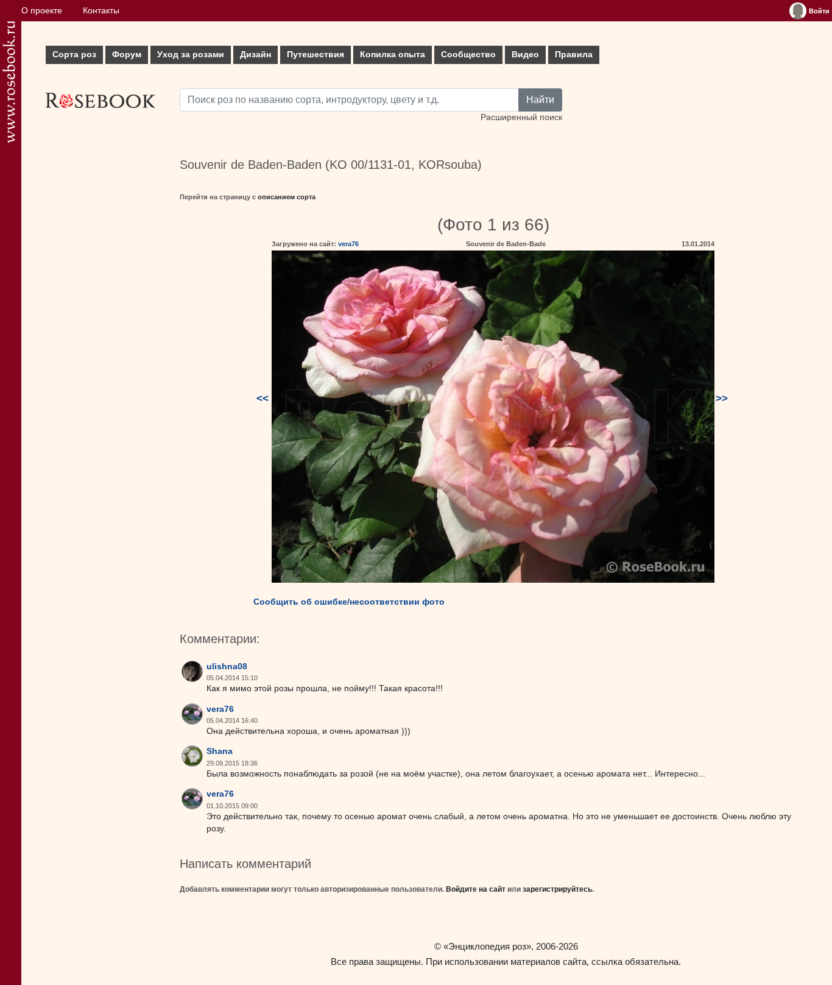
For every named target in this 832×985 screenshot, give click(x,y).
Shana (219, 751)
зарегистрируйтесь (557, 889)
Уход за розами (190, 54)
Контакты (101, 10)
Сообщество (468, 54)
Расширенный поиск (521, 117)
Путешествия (315, 54)
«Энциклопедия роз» (487, 946)
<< (262, 398)
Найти (540, 99)
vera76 (348, 243)
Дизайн (255, 54)
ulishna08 (226, 666)
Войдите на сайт (476, 889)
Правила (574, 54)
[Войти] (797, 11)
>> (722, 398)
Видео (525, 54)
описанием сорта (287, 197)
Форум (126, 54)
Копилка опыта (392, 54)
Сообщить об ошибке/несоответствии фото (349, 601)
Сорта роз (74, 54)
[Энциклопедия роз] (8, 82)
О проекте (41, 10)
